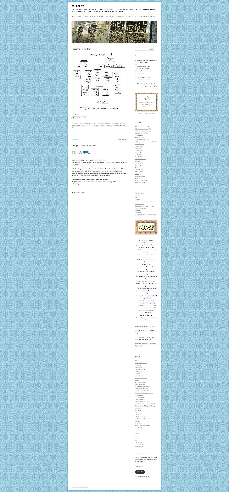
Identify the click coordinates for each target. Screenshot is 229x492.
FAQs (136, 16)
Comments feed (139, 444)
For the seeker (139, 199)
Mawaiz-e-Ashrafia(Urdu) (142, 391)
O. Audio (137, 157)
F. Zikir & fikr (89, 125)
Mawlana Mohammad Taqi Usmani (93, 16)
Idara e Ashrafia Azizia (141, 378)
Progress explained (140, 208)
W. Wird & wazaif (116, 125)
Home (73, 16)
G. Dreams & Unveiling (99, 125)
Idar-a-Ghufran (139, 376)
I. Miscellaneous (139, 144)
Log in (136, 440)
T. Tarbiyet (108, 125)
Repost (137, 165)
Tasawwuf (79, 16)
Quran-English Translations (142, 401)
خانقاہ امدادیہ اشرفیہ (140, 416)
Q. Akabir (137, 163)
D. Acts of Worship (140, 133)
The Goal (75, 139)
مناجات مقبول (138, 427)
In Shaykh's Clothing (140, 382)
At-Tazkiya (138, 365)
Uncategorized (139, 176)
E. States (83, 125)
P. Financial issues (140, 159)
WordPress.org (139, 446)
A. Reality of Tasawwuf (91, 123)
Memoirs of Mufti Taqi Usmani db (144, 393)
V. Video (137, 178)
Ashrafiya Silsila (109, 16)
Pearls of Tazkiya (139, 397)
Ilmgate (137, 380)
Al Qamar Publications (141, 363)
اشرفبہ (137, 414)
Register (137, 438)
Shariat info (138, 410)
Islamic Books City (140, 384)
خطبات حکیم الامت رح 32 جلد (142, 419)
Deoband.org (138, 371)
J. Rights (137, 146)
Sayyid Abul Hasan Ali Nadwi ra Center (145, 404)
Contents (137, 195)
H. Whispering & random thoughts (144, 142)
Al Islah (137, 361)
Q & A (136, 161)
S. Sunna (137, 169)
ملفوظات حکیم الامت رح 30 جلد (142, 425)
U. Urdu (137, 174)
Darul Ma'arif (138, 367)
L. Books (137, 150)
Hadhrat (137, 373)
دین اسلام (137, 421)
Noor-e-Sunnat (139, 395)
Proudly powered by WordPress (80, 487)
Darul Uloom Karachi (140, 369)
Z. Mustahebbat (139, 182)
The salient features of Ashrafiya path (145, 214)
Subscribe (140, 472)
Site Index (153, 16)
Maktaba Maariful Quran (141, 388)
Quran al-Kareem (139, 399)
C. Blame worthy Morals (117, 123)
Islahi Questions (144, 16)
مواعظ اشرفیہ (122, 139)
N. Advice (137, 154)
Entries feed (138, 442)
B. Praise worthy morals (104, 123)
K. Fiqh (137, 148)
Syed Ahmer (138, 412)
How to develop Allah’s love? (124, 16)
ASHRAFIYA (78, 6)
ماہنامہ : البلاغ (138, 423)
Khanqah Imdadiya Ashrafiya (143, 386)
